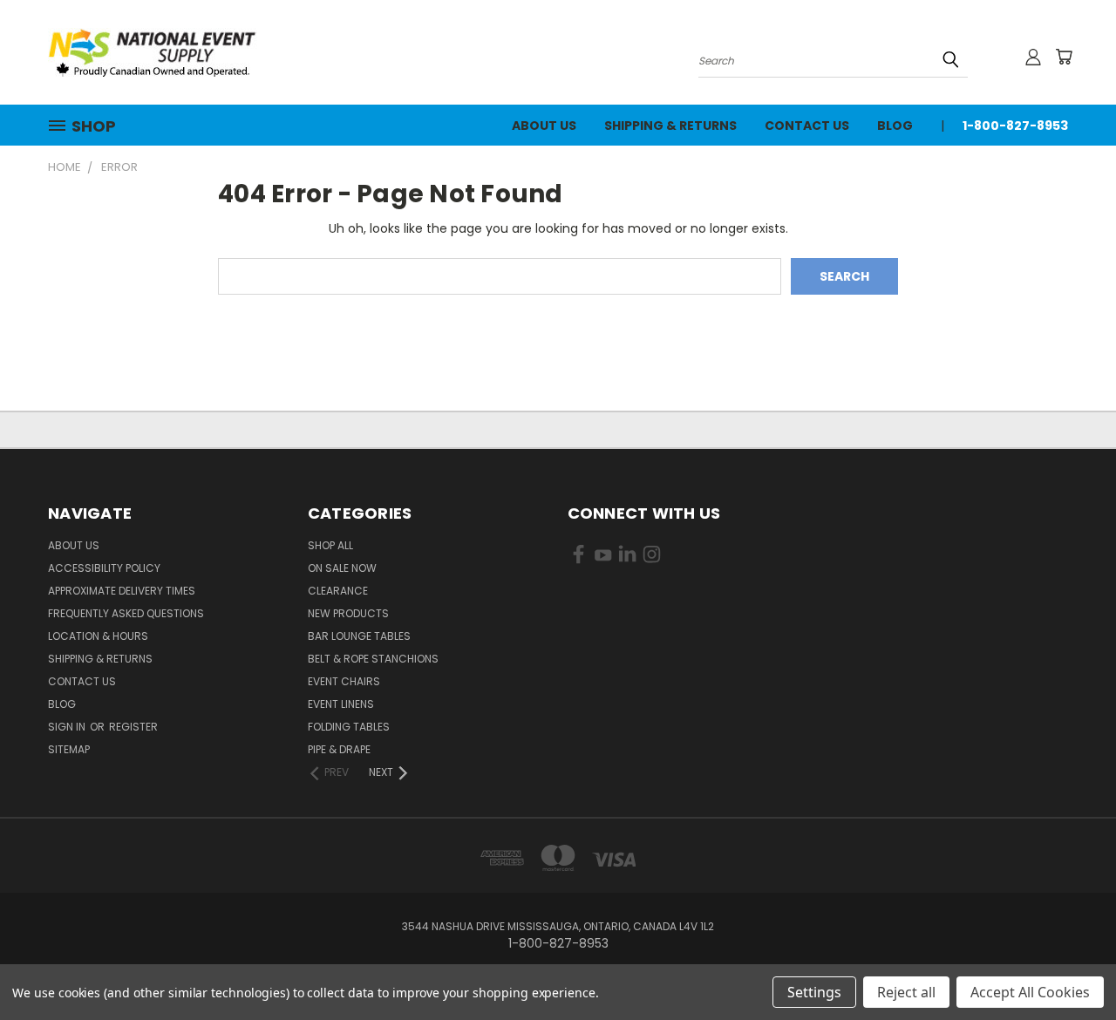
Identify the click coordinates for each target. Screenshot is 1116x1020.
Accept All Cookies (1030, 992)
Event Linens (341, 704)
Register (133, 726)
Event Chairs (344, 681)
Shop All (330, 545)
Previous (1070, 965)
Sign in (68, 726)
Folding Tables (349, 726)
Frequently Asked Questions (126, 613)
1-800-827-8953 (1015, 125)
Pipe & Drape (339, 749)
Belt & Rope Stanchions (373, 658)
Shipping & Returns (670, 125)
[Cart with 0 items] (1063, 56)
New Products (348, 613)
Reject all (906, 992)
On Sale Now (342, 568)
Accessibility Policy (104, 568)
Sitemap (69, 749)
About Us (544, 125)
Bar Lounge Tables (359, 636)
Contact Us (807, 125)
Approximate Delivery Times (121, 590)
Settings (814, 992)
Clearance (338, 590)
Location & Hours (98, 636)
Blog (895, 125)
